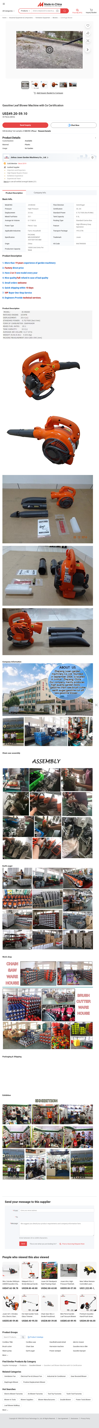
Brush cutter (7, 1346)
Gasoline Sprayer (79, 1351)
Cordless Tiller (7, 1342)
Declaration (74, 1418)
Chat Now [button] (75, 125)
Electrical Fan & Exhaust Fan (31, 1376)
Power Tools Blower (83, 1399)
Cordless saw (31, 1342)
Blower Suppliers (27, 1399)
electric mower (78, 1342)
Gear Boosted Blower (79, 1376)
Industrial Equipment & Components (21, 18)
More (4, 1410)
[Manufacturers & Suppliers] (49, 4)
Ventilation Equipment (42, 18)
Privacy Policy (85, 1418)
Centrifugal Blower (66, 18)
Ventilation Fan (10, 1376)
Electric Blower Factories (13, 1394)
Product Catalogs (36, 1337)
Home (4, 18)
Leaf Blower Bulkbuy (12, 1405)
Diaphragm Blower (11, 1382)
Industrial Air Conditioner (56, 1376)
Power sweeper (55, 1351)
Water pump (7, 1351)
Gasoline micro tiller (80, 1346)
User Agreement (63, 1418)
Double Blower (65, 1399)
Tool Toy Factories (54, 1394)
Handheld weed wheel (58, 1342)
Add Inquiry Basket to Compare (50, 93)
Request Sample (44, 131)
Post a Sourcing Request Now (72, 1244)
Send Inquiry (25, 125)
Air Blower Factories (35, 1394)
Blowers (55, 18)
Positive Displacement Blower (34, 1382)
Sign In (6, 181)
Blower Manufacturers (46, 1399)
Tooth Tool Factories (74, 1394)
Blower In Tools (10, 1399)
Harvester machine (57, 1346)
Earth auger (30, 1351)
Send (23, 1244)
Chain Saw (30, 1346)
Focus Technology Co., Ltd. (34, 1418)
